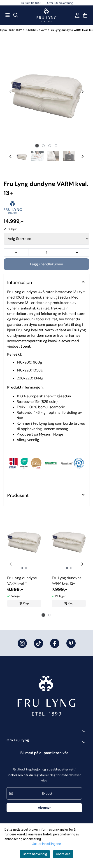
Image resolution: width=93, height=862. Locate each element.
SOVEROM (16, 30)
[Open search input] (15, 15)
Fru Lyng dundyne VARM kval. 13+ (71, 30)
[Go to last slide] (10, 156)
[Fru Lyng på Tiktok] (38, 643)
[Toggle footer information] (84, 731)
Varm (44, 30)
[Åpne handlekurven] (85, 15)
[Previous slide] (10, 91)
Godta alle (63, 854)
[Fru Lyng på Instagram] (22, 643)
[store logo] (46, 15)
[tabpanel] (24, 562)
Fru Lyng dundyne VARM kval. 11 (22, 580)
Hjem (3, 30)
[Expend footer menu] (84, 742)
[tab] (37, 146)
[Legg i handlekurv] (46, 264)
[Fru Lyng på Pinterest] (71, 643)
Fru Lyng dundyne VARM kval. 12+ (66, 580)
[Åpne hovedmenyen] (8, 15)
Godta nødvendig (35, 854)
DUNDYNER (32, 30)
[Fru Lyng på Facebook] (54, 643)
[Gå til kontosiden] (77, 15)
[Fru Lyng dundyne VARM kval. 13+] (46, 92)
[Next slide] (82, 91)
